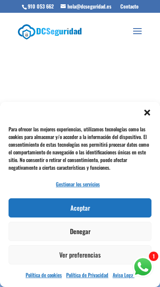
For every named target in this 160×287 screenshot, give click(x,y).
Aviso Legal (123, 274)
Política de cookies (44, 274)
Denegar (80, 231)
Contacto (129, 6)
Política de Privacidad (87, 274)
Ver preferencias (80, 254)
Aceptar (80, 207)
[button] (147, 112)
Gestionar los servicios (78, 184)
